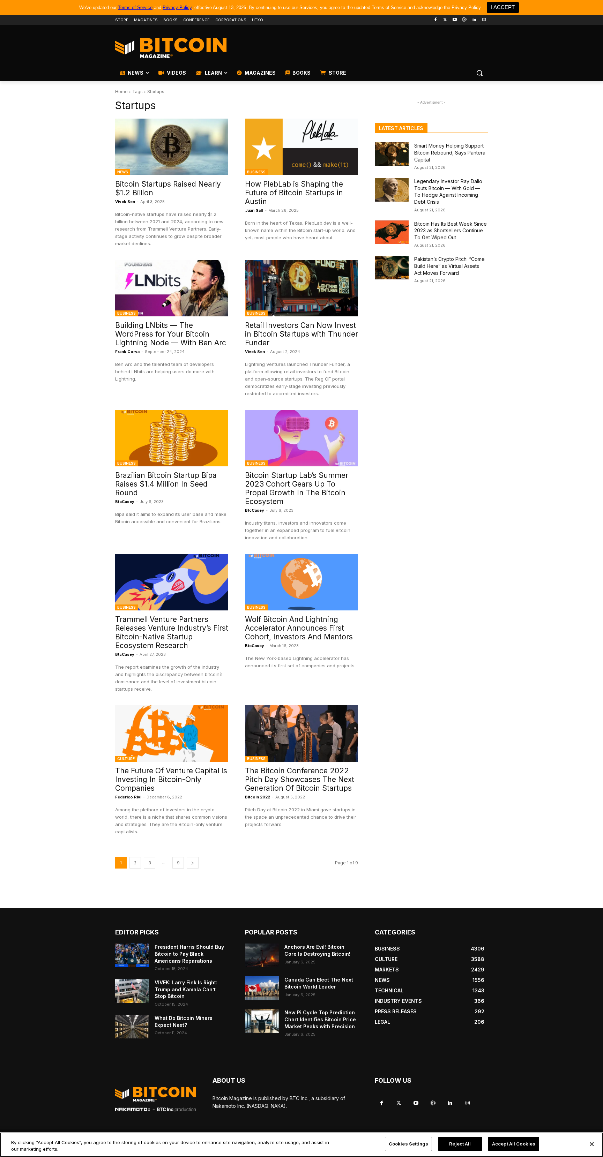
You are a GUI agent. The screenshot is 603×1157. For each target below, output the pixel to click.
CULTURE (126, 759)
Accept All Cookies (513, 1144)
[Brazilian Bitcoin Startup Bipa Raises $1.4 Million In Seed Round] (171, 438)
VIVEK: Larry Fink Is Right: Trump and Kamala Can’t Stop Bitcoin (186, 989)
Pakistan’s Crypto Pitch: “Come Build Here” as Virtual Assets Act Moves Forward (449, 266)
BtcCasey (124, 501)
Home (121, 91)
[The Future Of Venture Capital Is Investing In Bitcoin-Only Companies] (171, 733)
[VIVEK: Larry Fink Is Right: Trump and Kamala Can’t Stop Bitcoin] (132, 991)
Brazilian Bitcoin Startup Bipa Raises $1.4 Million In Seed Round (166, 484)
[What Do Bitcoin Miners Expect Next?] (132, 1026)
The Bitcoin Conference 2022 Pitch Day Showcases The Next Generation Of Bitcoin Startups (299, 779)
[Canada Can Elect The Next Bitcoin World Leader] (262, 988)
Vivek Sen (125, 201)
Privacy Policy (177, 7)
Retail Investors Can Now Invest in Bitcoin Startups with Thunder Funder (301, 334)
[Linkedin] (474, 20)
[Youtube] (455, 20)
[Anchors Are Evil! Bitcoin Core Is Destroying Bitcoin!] (262, 955)
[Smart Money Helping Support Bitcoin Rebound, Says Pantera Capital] (392, 154)
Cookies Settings (408, 1144)
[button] (479, 73)
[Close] (592, 1144)
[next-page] (193, 863)
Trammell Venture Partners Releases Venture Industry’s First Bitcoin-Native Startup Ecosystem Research (171, 632)
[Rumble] (465, 20)
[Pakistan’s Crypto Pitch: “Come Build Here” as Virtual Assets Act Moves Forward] (392, 267)
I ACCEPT (503, 7)
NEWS (122, 172)
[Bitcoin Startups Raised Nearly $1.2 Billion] (171, 147)
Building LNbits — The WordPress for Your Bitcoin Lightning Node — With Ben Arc (170, 334)
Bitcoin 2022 (257, 797)
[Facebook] (435, 20)
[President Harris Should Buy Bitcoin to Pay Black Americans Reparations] (132, 955)
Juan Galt (254, 210)
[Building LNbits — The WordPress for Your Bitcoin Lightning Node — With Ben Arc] (171, 288)
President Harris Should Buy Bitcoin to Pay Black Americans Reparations (189, 953)
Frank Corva (127, 351)
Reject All (460, 1144)
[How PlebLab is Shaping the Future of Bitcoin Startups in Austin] (301, 147)
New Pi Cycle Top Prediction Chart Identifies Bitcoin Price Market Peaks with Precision (320, 1019)
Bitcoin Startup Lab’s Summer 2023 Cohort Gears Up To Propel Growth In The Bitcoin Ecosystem (296, 488)
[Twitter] (445, 20)
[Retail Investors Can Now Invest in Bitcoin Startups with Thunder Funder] (301, 288)
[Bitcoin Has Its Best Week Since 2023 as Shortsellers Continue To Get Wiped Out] (392, 232)
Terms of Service (135, 7)
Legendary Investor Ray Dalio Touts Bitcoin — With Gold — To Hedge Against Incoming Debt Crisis (448, 191)
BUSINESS (256, 172)
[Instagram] (484, 20)
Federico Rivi (128, 797)
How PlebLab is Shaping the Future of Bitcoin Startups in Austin (294, 193)
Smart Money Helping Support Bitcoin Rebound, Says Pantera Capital (449, 152)
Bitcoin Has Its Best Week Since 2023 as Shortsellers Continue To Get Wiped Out (450, 230)
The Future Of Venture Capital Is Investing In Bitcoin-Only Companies (171, 779)
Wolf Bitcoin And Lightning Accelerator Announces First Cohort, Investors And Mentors (299, 628)
